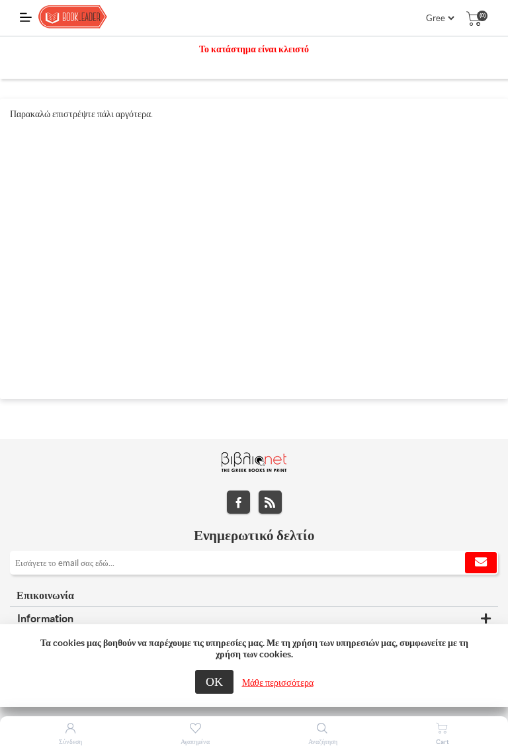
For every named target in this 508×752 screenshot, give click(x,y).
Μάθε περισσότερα (278, 682)
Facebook (238, 502)
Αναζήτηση (322, 741)
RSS (270, 502)
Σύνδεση (70, 741)
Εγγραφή (481, 562)
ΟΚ (214, 681)
